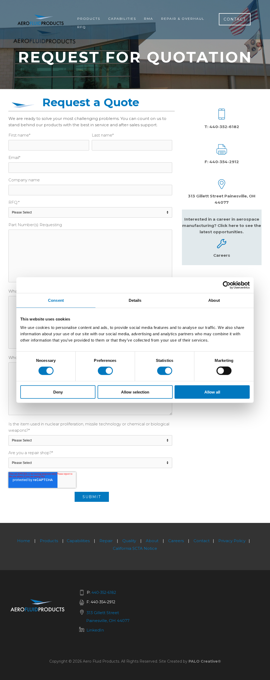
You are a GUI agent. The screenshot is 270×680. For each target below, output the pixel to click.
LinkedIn (95, 630)
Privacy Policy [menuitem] (231, 540)
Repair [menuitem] (106, 540)
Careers (221, 255)
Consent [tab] (56, 300)
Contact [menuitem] (202, 540)
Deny (58, 392)
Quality (129, 540)
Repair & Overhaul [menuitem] (182, 19)
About (152, 540)
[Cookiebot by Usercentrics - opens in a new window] (227, 285)
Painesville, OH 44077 (107, 620)
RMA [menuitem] (148, 19)
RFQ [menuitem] (81, 27)
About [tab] (214, 300)
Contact (235, 19)
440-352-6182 (224, 126)
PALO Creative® (205, 661)
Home (23, 540)
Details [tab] (135, 300)
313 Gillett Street (102, 612)
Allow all (212, 392)
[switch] (105, 371)
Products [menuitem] (88, 19)
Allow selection (135, 392)
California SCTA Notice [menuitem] (135, 548)
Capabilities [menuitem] (122, 19)
